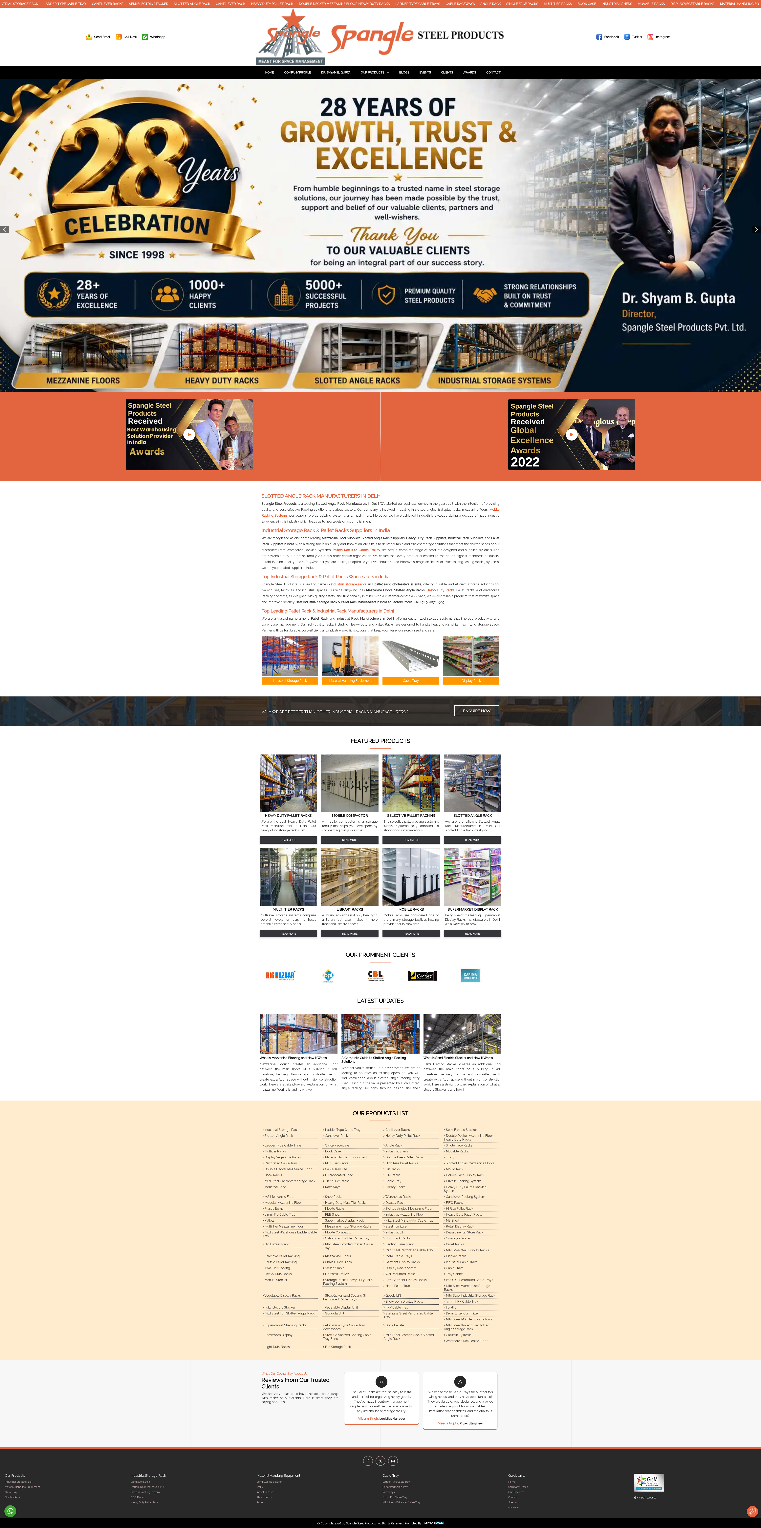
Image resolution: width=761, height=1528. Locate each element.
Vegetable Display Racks (282, 1295)
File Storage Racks (338, 1347)
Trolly (449, 1157)
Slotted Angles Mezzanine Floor (408, 1208)
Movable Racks (640, 4)
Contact (493, 72)
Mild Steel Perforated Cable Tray (409, 1250)
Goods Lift (393, 1295)
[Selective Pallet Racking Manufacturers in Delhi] (411, 811)
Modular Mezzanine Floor (283, 1203)
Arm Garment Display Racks (406, 1280)
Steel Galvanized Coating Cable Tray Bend (347, 1337)
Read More (288, 839)
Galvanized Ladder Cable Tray (346, 1238)
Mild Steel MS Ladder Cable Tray (409, 1220)
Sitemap (513, 1502)
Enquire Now (476, 711)
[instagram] (393, 1461)
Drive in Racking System (463, 1181)
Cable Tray (393, 1181)
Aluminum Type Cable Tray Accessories (344, 1327)
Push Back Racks (397, 1238)
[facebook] (368, 1461)
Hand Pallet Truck (398, 1286)
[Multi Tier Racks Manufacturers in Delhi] (288, 905)
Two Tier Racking (277, 1268)
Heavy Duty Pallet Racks (463, 1214)
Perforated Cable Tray (280, 1163)
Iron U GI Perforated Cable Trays (469, 1280)
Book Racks (273, 1175)
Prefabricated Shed (338, 1175)
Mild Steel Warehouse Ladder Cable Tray (290, 1234)
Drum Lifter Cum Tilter (462, 1313)
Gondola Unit (334, 1313)
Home (269, 72)
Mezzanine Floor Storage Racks (348, 1226)
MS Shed (452, 1220)
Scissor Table (334, 1268)
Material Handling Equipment (345, 1157)
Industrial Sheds (606, 4)
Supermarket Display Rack (344, 1220)
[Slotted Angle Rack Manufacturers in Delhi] (472, 811)
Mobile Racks (334, 1208)
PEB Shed (331, 1214)
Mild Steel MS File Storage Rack (468, 1319)
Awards (469, 72)
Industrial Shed (275, 1187)
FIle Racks (393, 1175)
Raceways (332, 1187)
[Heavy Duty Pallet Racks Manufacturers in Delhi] (288, 811)
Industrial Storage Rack (281, 1130)
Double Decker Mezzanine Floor (288, 1169)
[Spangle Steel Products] (380, 64)
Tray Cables (454, 1274)
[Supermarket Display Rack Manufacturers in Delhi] (472, 905)
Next (756, 229)
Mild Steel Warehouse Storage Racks (467, 1287)
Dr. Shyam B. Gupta (335, 72)
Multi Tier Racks (336, 1163)
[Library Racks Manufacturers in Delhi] (350, 905)
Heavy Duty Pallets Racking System (465, 1189)
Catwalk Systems (458, 1335)
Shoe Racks (333, 1197)
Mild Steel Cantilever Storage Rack (289, 1181)
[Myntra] (333, 975)
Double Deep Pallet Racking (405, 1157)
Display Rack (394, 1203)
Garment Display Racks (402, 1262)
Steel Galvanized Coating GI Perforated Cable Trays (344, 1297)
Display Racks (456, 1256)
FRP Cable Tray (396, 1307)
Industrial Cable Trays (461, 1262)
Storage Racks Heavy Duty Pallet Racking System (348, 1282)
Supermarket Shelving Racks (285, 1325)
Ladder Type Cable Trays (407, 4)
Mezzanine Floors (337, 1256)
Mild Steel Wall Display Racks (467, 1250)
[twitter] (380, 1461)
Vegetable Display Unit (341, 1307)
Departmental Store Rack (464, 1232)
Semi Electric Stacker (138, 4)
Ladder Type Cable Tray (54, 4)
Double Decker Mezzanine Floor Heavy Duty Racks (333, 4)
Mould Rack (454, 1169)
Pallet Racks (454, 1244)
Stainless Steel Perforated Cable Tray (408, 1315)
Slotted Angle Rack (181, 4)
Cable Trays (454, 1268)
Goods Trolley (369, 550)
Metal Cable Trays (398, 1256)
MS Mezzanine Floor (279, 1197)
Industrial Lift (394, 1232)
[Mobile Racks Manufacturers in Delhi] (411, 905)
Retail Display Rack (459, 1226)
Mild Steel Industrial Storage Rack (470, 1295)
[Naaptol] (380, 975)
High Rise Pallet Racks (401, 1163)
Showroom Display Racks (404, 1301)
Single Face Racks (512, 4)
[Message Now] (10, 1511)
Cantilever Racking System (465, 1197)
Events (425, 72)
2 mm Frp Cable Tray (279, 1214)
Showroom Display (278, 1335)
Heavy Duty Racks (440, 590)
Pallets (269, 1220)
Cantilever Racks (97, 4)
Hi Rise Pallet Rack (459, 1208)
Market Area (515, 1507)
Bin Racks (392, 1169)
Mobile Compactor (338, 1232)
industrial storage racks (348, 584)
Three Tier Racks (337, 1181)
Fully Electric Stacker (279, 1307)
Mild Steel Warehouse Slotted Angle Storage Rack (466, 1327)
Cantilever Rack (220, 4)
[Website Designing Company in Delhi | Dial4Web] (434, 1523)
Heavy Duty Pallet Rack (261, 4)
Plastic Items (273, 1208)
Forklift (450, 1307)
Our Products (373, 72)
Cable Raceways (449, 4)
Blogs (404, 72)
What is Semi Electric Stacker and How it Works (458, 1058)
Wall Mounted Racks (400, 1274)
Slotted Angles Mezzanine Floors (469, 1163)
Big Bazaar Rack (276, 1244)
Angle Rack (480, 4)
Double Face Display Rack (464, 1175)
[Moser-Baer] (285, 975)
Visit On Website (646, 1497)
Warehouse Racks (398, 1197)
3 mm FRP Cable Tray (461, 1301)
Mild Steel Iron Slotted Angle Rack (289, 1313)
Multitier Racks (547, 4)
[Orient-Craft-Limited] (475, 975)
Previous (4, 229)
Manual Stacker (275, 1280)
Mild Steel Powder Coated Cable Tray (348, 1246)
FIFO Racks (454, 1203)
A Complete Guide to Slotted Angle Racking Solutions (373, 1059)
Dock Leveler (395, 1325)
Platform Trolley (336, 1274)
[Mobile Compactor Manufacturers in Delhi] (350, 811)
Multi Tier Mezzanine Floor (283, 1226)
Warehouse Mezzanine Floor (466, 1341)
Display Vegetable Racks (682, 4)
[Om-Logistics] (428, 975)
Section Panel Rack (399, 1244)
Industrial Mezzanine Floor (404, 1214)
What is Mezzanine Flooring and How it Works (293, 1058)
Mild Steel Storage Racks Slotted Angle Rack (408, 1337)
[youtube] (189, 435)
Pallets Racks (343, 550)
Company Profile (297, 72)
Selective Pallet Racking (282, 1256)
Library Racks (395, 1187)
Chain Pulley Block (338, 1262)
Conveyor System (458, 1238)
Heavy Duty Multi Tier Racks (345, 1203)
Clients (447, 72)
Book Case (576, 4)
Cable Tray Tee (335, 1169)
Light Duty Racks (277, 1347)
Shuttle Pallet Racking (280, 1262)
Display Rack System (401, 1268)
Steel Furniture (395, 1226)
